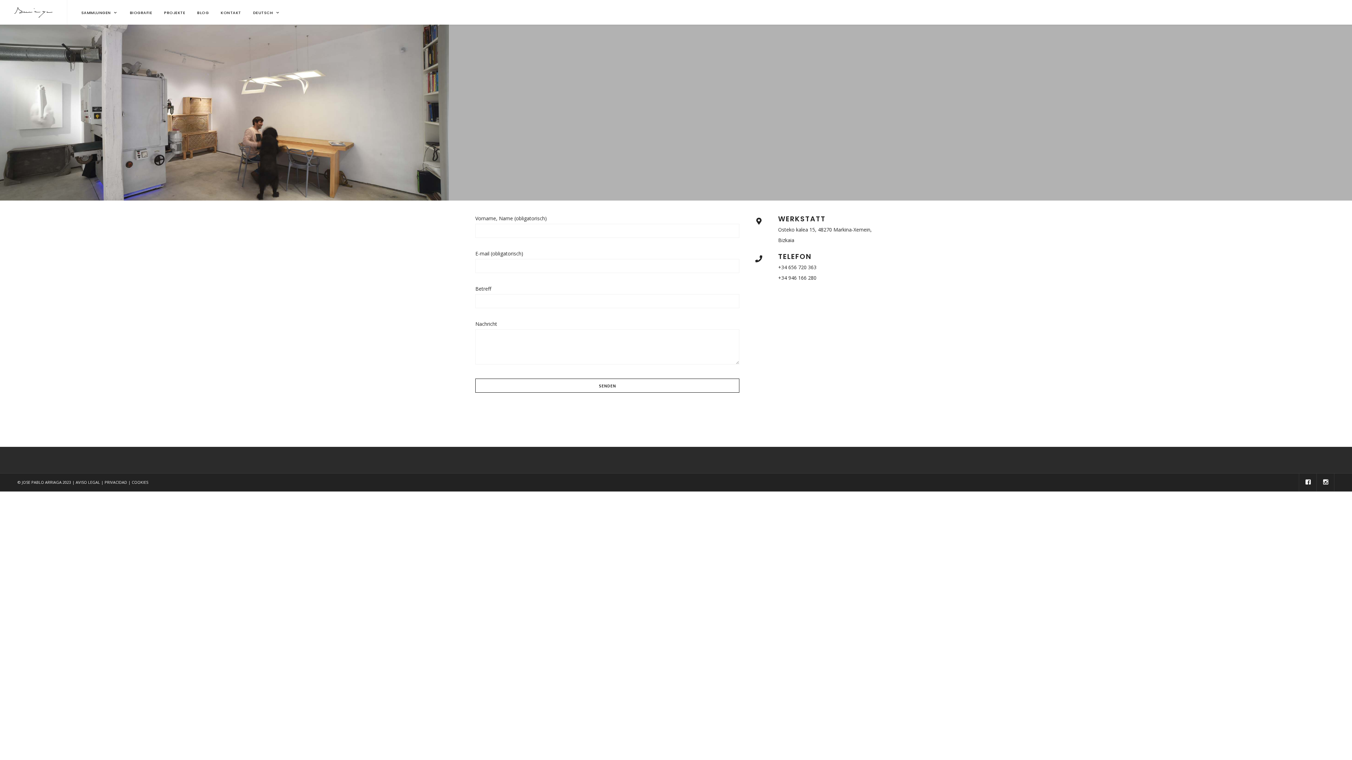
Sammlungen (96, 12)
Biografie (141, 12)
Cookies (140, 482)
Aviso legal (88, 482)
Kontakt (231, 12)
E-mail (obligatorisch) (499, 253)
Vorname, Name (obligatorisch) (511, 218)
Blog (203, 12)
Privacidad (116, 482)
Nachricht (486, 324)
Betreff (483, 288)
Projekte (174, 12)
